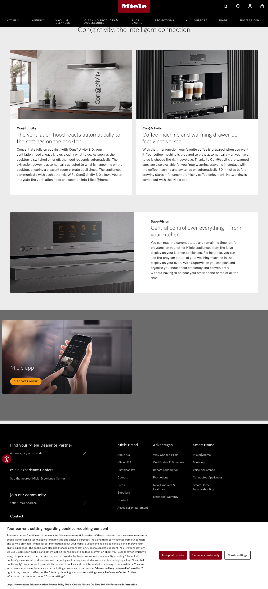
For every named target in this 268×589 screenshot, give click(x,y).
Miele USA (124, 462)
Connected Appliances (208, 477)
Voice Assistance (204, 470)
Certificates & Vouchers (168, 462)
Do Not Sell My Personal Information (114, 584)
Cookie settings (237, 555)
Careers (122, 477)
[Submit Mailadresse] (84, 504)
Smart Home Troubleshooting (203, 487)
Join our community (28, 495)
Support (200, 20)
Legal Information (18, 584)
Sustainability (126, 470)
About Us (123, 454)
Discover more (26, 381)
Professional (250, 20)
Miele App (199, 462)
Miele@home (202, 454)
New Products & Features (164, 487)
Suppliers (123, 492)
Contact (122, 500)
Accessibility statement (132, 507)
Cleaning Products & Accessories (101, 21)
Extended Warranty (165, 496)
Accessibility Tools (60, 584)
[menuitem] (15, 20)
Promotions (164, 20)
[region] (134, 555)
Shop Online (136, 21)
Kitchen (13, 20)
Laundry (37, 20)
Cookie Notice (81, 584)
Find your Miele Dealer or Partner (41, 445)
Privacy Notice (39, 584)
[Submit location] (84, 454)
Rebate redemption (166, 470)
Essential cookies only (205, 555)
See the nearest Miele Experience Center (37, 478)
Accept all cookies (173, 555)
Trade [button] (223, 20)
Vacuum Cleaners (62, 21)
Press (121, 485)
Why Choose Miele (165, 454)
